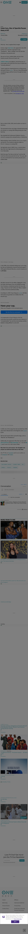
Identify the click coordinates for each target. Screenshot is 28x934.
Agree (15, 921)
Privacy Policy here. (18, 919)
